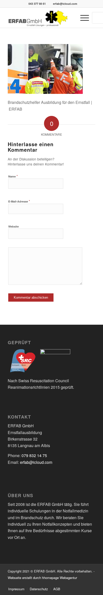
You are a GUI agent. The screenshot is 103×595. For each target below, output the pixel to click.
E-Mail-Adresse (19, 201)
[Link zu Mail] (91, 583)
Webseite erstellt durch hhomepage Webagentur (42, 577)
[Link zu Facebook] (84, 583)
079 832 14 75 (34, 455)
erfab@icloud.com (65, 4)
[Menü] (82, 18)
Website (13, 226)
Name (13, 176)
